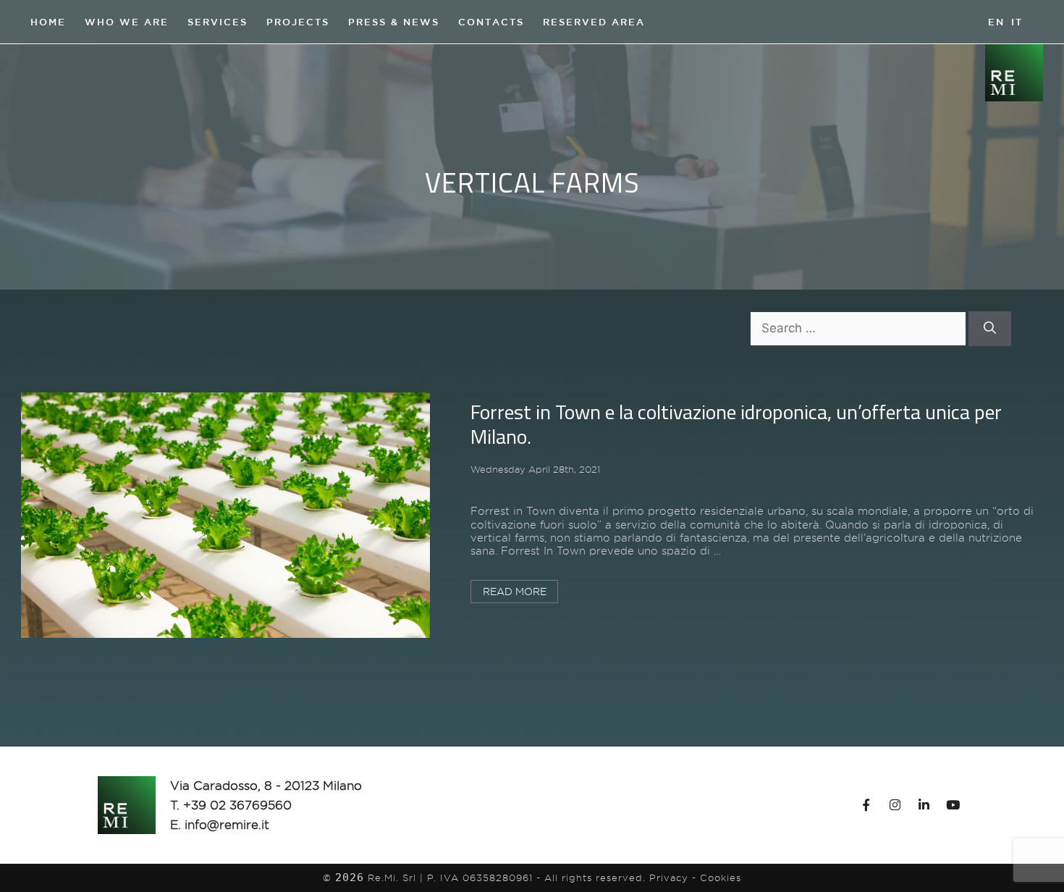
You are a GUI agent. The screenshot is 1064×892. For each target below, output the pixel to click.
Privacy (668, 877)
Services (217, 22)
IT (1017, 22)
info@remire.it (227, 824)
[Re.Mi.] (1014, 71)
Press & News (393, 22)
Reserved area (594, 22)
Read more (514, 591)
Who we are (127, 22)
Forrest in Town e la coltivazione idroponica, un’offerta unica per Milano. (736, 424)
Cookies (720, 877)
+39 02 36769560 (237, 805)
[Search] (989, 328)
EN (996, 19)
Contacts (491, 22)
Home (48, 22)
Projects (297, 22)
